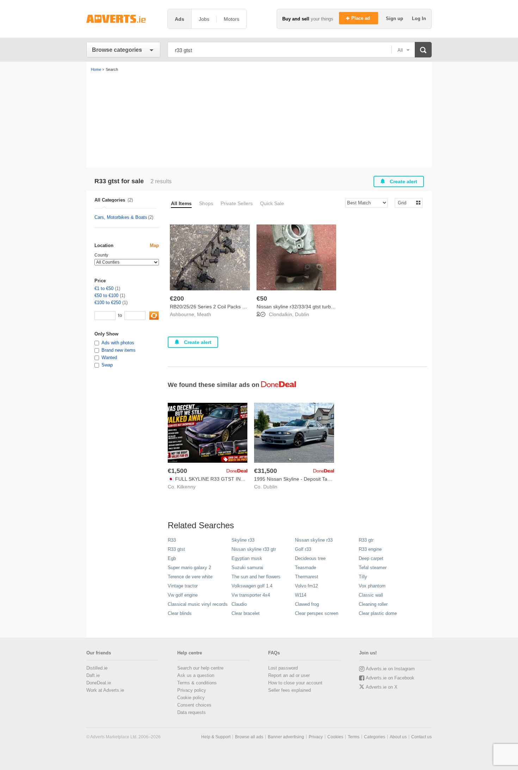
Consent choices (194, 705)
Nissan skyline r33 (314, 540)
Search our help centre (200, 668)
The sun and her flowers (256, 576)
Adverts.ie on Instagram (390, 668)
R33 (172, 540)
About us (398, 736)
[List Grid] (406, 202)
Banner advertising (286, 736)
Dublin (302, 314)
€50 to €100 (106, 295)
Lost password (283, 668)
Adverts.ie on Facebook (390, 677)
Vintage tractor (183, 586)
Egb (172, 558)
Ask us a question (195, 675)
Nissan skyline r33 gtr (254, 549)
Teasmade (305, 567)
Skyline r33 (243, 540)
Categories (374, 736)
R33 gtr (366, 540)
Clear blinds (180, 613)
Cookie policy (191, 697)
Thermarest (306, 576)
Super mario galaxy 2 (189, 567)
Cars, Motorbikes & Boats (120, 217)
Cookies (335, 736)
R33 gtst (176, 549)
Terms (353, 736)
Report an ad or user (289, 675)
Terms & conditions (197, 682)
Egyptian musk (247, 558)
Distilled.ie (96, 668)
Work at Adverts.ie (105, 690)
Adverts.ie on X (381, 687)
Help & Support (215, 736)
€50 (262, 298)
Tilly (363, 576)
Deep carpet (371, 558)
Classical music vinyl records (198, 604)
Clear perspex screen (316, 613)
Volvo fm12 (306, 586)
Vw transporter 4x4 (251, 595)
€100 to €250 (107, 302)
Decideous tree (310, 558)
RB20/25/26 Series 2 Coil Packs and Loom (217, 306)
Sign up (395, 18)
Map (154, 245)
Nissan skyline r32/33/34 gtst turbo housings (306, 306)
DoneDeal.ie (98, 682)
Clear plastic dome (378, 613)
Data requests (191, 712)
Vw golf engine (183, 595)
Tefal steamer (373, 567)
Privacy (316, 736)
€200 (177, 298)
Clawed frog (307, 604)
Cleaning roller (373, 604)
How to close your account (295, 682)
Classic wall (371, 595)
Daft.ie (93, 675)
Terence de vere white (190, 576)
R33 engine (370, 549)
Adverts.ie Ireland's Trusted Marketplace (123, 19)
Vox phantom (372, 586)
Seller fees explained (289, 690)
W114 (300, 595)
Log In (419, 18)
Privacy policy (191, 690)
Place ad (361, 18)
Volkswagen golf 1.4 (252, 586)
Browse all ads (249, 736)
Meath (204, 314)
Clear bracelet (246, 613)
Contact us (421, 736)
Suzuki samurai (247, 567)
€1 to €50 (103, 288)
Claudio (239, 604)
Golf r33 (303, 549)
